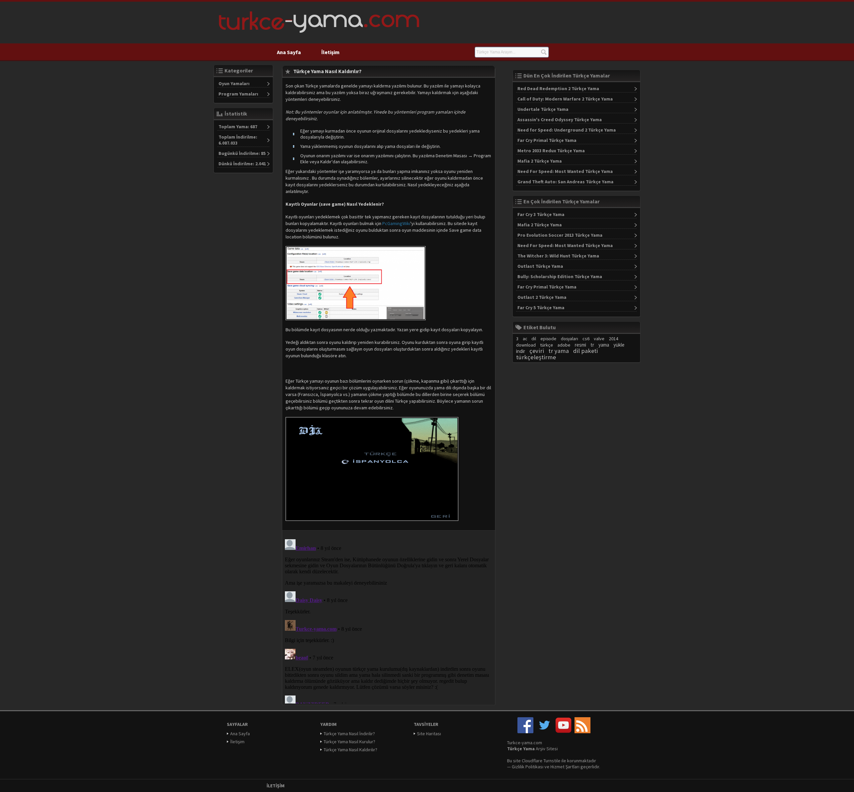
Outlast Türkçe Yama (540, 266)
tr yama (558, 351)
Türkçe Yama (521, 749)
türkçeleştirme (536, 357)
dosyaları (569, 339)
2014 (613, 339)
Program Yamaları (238, 94)
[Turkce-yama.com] (318, 35)
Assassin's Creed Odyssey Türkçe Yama (559, 120)
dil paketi (585, 351)
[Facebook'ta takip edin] (525, 732)
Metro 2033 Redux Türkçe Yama (551, 151)
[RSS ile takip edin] (582, 732)
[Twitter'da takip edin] (544, 732)
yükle (618, 345)
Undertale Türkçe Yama (542, 109)
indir (520, 351)
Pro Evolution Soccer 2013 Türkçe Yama (559, 235)
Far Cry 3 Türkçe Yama (540, 214)
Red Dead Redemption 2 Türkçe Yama (558, 88)
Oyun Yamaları (234, 83)
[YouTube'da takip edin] (563, 732)
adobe (563, 345)
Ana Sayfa (289, 52)
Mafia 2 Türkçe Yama (539, 161)
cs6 (585, 339)
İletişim (330, 52)
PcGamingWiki (396, 223)
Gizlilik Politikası (527, 767)
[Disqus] (388, 620)
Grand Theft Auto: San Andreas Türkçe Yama (565, 182)
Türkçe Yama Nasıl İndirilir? (349, 734)
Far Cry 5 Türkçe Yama (540, 308)
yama (603, 345)
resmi (580, 345)
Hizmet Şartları (564, 767)
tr (592, 345)
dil (533, 339)
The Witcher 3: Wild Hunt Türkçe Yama (558, 256)
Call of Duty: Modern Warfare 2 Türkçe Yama (565, 99)
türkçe (546, 345)
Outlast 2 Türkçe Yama (541, 297)
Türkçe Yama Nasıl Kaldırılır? (350, 750)
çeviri (536, 351)
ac (525, 339)
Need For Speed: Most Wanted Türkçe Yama (565, 171)
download (526, 345)
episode (548, 339)
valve (599, 339)
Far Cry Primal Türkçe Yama (546, 140)
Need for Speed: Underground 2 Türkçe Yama (566, 130)
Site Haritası (429, 734)
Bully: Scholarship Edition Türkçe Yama (559, 276)
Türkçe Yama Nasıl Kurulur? (349, 742)
